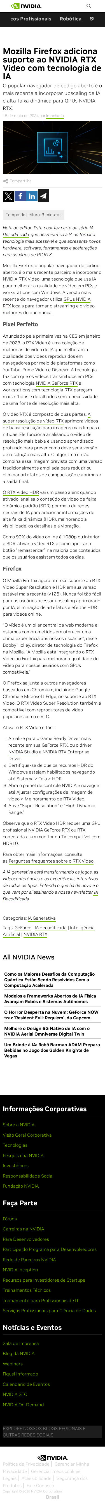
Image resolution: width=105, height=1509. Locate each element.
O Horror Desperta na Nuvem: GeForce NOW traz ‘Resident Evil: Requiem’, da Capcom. (51, 1014)
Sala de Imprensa (21, 1343)
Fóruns (10, 1218)
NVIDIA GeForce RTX (57, 383)
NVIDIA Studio (23, 751)
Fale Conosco (40, 1485)
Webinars (13, 1363)
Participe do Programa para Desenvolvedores (50, 1249)
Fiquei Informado (20, 1374)
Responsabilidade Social (28, 1176)
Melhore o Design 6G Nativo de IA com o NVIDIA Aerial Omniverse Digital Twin (47, 1031)
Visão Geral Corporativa (27, 1135)
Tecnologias (15, 1145)
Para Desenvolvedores (26, 1239)
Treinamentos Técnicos (27, 1290)
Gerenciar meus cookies (55, 1471)
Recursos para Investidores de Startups (44, 1280)
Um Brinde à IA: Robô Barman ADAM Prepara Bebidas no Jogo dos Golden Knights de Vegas (52, 1050)
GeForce (23, 927)
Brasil (52, 1497)
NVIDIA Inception (20, 1269)
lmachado (55, 115)
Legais (10, 1478)
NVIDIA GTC (15, 1394)
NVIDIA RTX (35, 934)
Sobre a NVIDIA (18, 1124)
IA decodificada (51, 927)
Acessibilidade (37, 1478)
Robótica (70, 18)
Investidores (16, 1165)
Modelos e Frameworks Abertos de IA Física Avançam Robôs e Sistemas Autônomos (50, 998)
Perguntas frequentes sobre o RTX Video (51, 861)
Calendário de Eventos (26, 1384)
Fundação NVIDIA (21, 1186)
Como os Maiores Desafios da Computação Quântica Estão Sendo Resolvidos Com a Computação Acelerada (49, 979)
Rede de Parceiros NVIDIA (29, 1259)
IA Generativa (42, 918)
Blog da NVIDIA (18, 1353)
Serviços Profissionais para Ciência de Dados (49, 1310)
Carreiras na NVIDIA (23, 1229)
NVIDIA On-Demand (23, 1404)
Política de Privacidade (26, 1464)
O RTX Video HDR (21, 492)
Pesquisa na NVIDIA (23, 1155)
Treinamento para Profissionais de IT (41, 1300)
